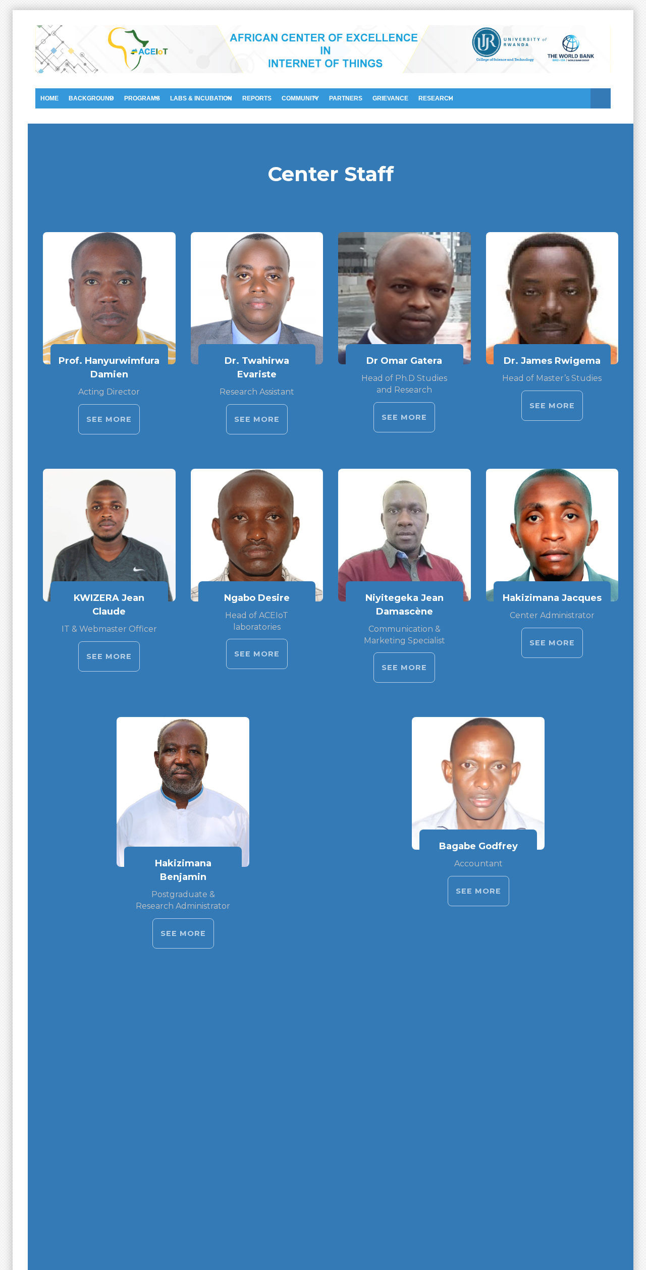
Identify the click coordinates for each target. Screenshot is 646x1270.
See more (109, 419)
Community (300, 98)
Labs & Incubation (201, 98)
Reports (257, 98)
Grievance (390, 98)
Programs (142, 98)
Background (91, 98)
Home (49, 98)
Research (435, 98)
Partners (345, 98)
